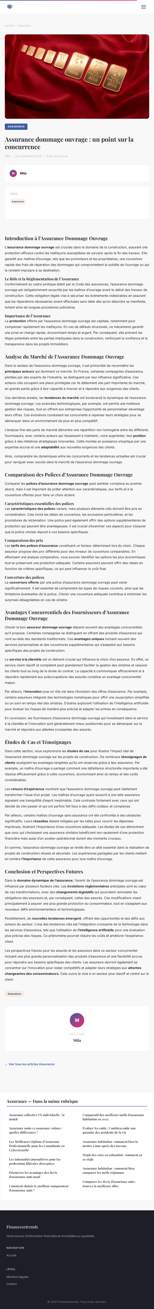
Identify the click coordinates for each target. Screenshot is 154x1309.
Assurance (24, 25)
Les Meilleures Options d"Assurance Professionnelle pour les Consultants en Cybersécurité (37, 1146)
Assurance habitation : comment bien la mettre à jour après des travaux (110, 1144)
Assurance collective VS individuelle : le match (37, 1117)
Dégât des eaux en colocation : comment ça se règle (112, 1157)
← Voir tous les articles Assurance (30, 1064)
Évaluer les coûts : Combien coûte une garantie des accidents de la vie (109, 1130)
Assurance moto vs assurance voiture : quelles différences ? (35, 1130)
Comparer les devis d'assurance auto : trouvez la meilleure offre (109, 1184)
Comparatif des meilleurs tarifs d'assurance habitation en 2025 (113, 1117)
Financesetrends (22, 1226)
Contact (11, 1283)
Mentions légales (17, 1276)
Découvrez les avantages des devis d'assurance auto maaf (33, 1175)
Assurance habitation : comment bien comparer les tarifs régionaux (109, 1170)
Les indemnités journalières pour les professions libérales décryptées (35, 1161)
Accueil (9, 25)
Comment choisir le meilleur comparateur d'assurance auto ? (39, 1188)
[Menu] (144, 7)
